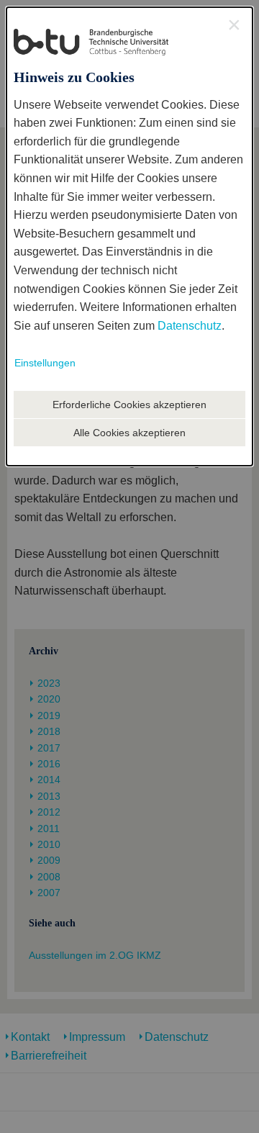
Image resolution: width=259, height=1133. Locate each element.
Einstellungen (45, 363)
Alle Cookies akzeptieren (129, 432)
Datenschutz (190, 326)
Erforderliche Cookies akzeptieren (129, 404)
